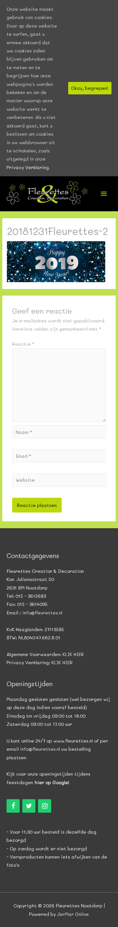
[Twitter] (28, 806)
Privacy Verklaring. (28, 167)
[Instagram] (44, 806)
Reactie (23, 344)
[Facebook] (13, 806)
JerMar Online (73, 914)
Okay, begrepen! (89, 88)
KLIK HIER (73, 654)
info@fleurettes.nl (42, 612)
